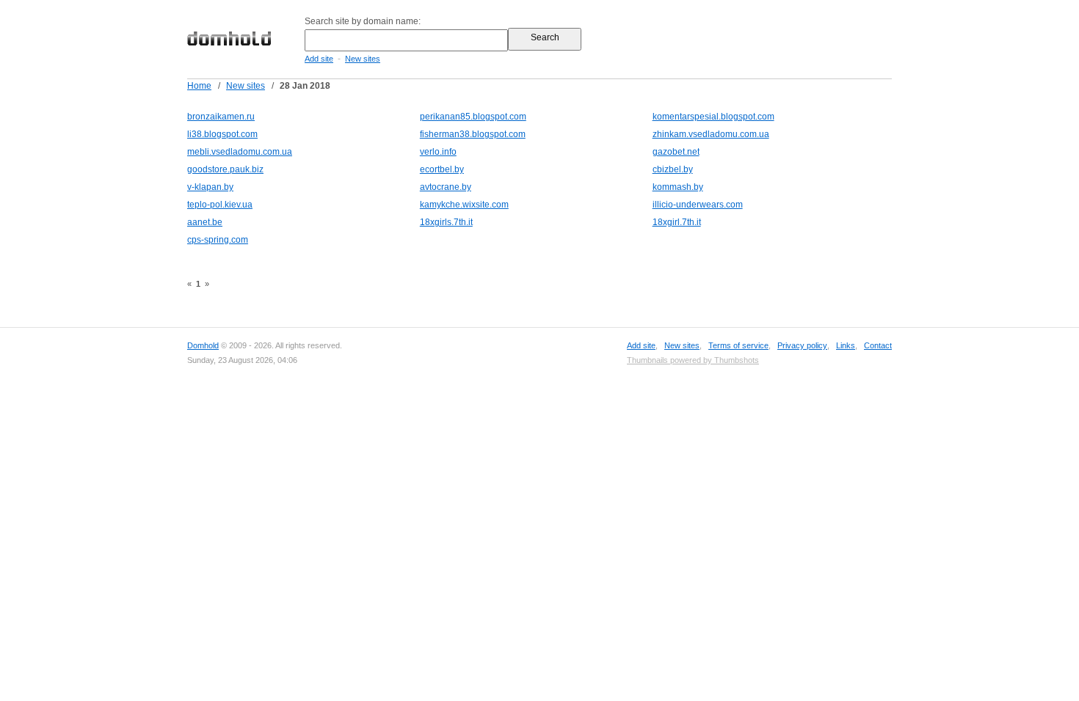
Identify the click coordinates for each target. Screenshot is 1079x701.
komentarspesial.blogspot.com (713, 116)
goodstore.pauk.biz (225, 169)
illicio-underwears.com (698, 204)
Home (199, 86)
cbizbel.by (673, 169)
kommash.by (678, 187)
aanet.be (204, 222)
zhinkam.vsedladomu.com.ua (711, 134)
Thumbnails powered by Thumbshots (693, 360)
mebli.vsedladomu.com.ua (239, 152)
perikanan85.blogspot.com (473, 116)
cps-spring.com (217, 240)
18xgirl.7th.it (677, 222)
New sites (362, 58)
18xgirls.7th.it (446, 222)
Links (845, 345)
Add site (319, 58)
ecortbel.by (442, 169)
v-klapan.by (210, 187)
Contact (878, 345)
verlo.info (438, 152)
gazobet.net (676, 152)
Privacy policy (802, 345)
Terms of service (738, 345)
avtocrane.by (445, 187)
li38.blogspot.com (222, 134)
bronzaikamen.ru (221, 116)
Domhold (203, 345)
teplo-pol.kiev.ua (220, 204)
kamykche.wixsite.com (464, 204)
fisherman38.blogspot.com (473, 134)
